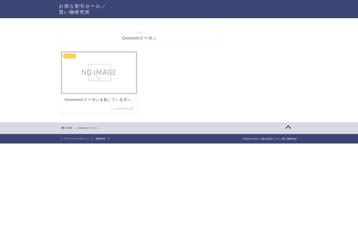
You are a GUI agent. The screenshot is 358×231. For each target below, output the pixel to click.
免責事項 (100, 138)
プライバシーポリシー (76, 138)
